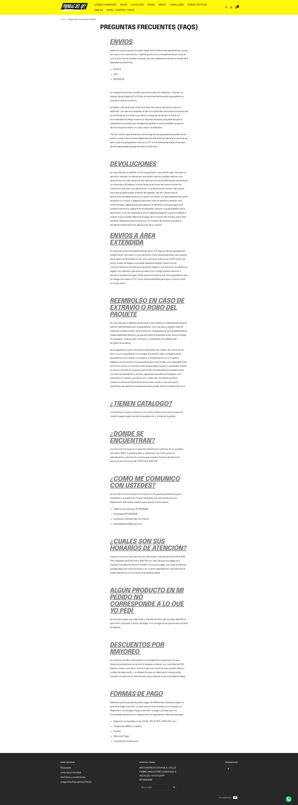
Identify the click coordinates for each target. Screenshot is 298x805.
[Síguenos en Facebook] (228, 769)
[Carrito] (236, 7)
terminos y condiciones (73, 777)
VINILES (98, 10)
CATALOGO (137, 4)
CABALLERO (177, 4)
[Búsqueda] (226, 7)
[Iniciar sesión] (231, 7)
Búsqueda (66, 767)
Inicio (63, 19)
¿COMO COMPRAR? (105, 4)
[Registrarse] (174, 787)
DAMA (151, 4)
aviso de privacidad (71, 772)
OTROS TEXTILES (197, 4)
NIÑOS (162, 4)
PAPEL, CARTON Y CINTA (120, 10)
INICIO (123, 4)
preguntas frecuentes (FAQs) (76, 781)
